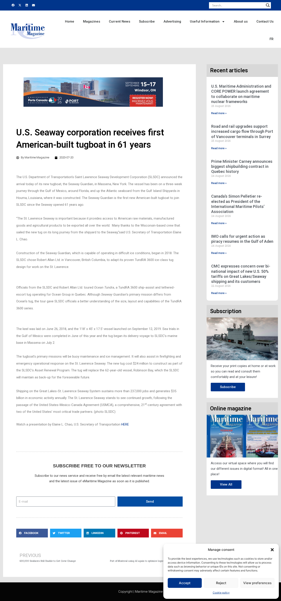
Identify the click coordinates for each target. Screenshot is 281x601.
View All (226, 484)
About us (241, 21)
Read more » (219, 113)
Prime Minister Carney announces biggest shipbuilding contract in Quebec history (241, 166)
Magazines (91, 21)
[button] (272, 550)
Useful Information (205, 21)
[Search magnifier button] (268, 5)
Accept (185, 583)
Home (69, 21)
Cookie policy (221, 592)
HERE (125, 424)
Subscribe (147, 21)
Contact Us (265, 21)
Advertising (172, 21)
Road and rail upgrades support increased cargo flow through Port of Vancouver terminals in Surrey (242, 131)
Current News (119, 21)
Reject (221, 583)
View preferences (257, 583)
